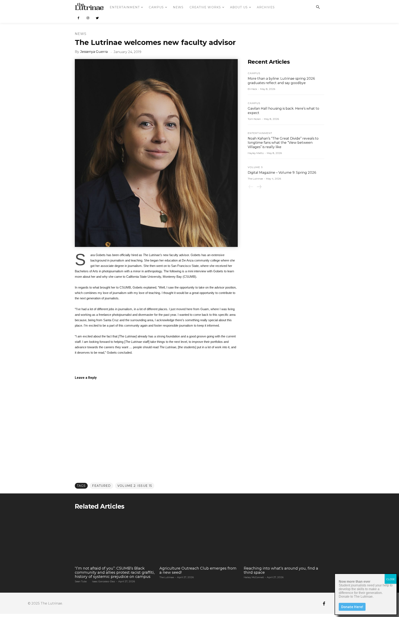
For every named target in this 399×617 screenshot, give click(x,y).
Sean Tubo (81, 581)
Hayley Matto (256, 153)
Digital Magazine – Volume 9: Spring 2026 (282, 173)
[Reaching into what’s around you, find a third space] (284, 539)
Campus (254, 73)
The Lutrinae (255, 178)
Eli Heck (252, 88)
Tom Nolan (254, 118)
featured (101, 486)
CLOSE (390, 579)
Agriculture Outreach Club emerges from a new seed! (197, 570)
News (80, 34)
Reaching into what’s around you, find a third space (281, 570)
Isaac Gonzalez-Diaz (103, 581)
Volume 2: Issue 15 (134, 486)
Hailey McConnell (254, 577)
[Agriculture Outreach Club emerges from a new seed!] (199, 539)
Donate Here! (352, 607)
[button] (318, 7)
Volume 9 (255, 167)
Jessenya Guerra (94, 52)
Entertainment (260, 133)
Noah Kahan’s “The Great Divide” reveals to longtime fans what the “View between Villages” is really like (283, 142)
